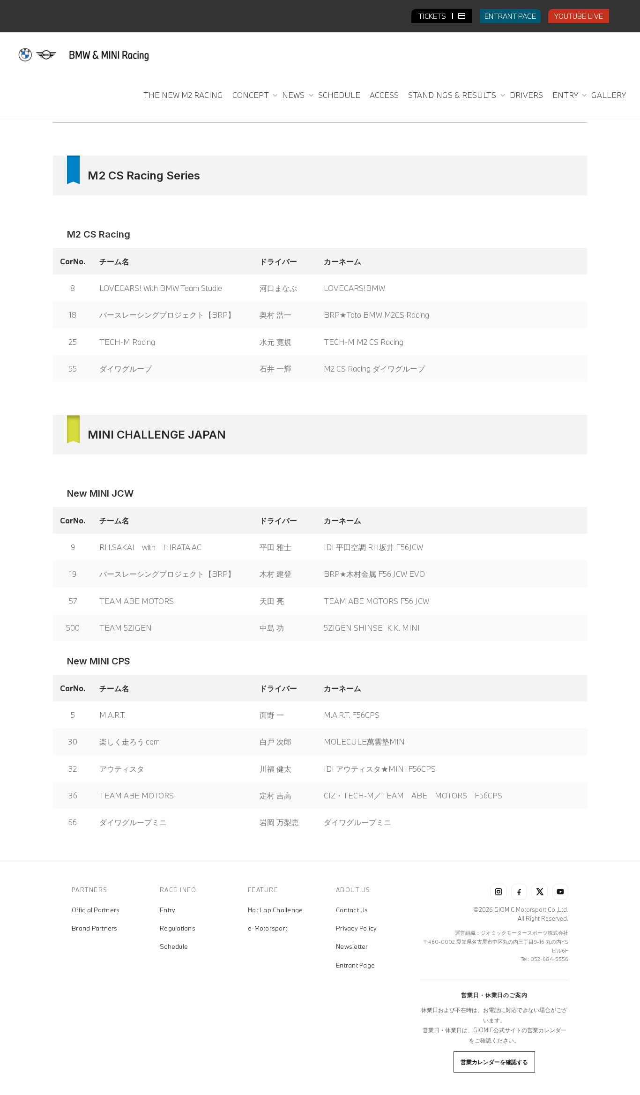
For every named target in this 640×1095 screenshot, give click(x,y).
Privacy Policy (356, 928)
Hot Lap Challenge (275, 910)
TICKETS (433, 16)
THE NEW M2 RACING (183, 95)
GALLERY (608, 95)
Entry (167, 910)
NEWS (294, 95)
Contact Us (352, 910)
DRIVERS (526, 95)
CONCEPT (251, 95)
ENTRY (566, 95)
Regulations (177, 928)
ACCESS (384, 95)
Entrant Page (355, 965)
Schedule (174, 946)
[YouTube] (560, 892)
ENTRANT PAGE (510, 16)
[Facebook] (519, 892)
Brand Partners (95, 928)
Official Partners (95, 910)
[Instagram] (498, 892)
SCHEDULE (339, 95)
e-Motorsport (267, 928)
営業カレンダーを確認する (494, 1061)
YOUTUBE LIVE (578, 16)
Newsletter (352, 946)
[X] (540, 892)
